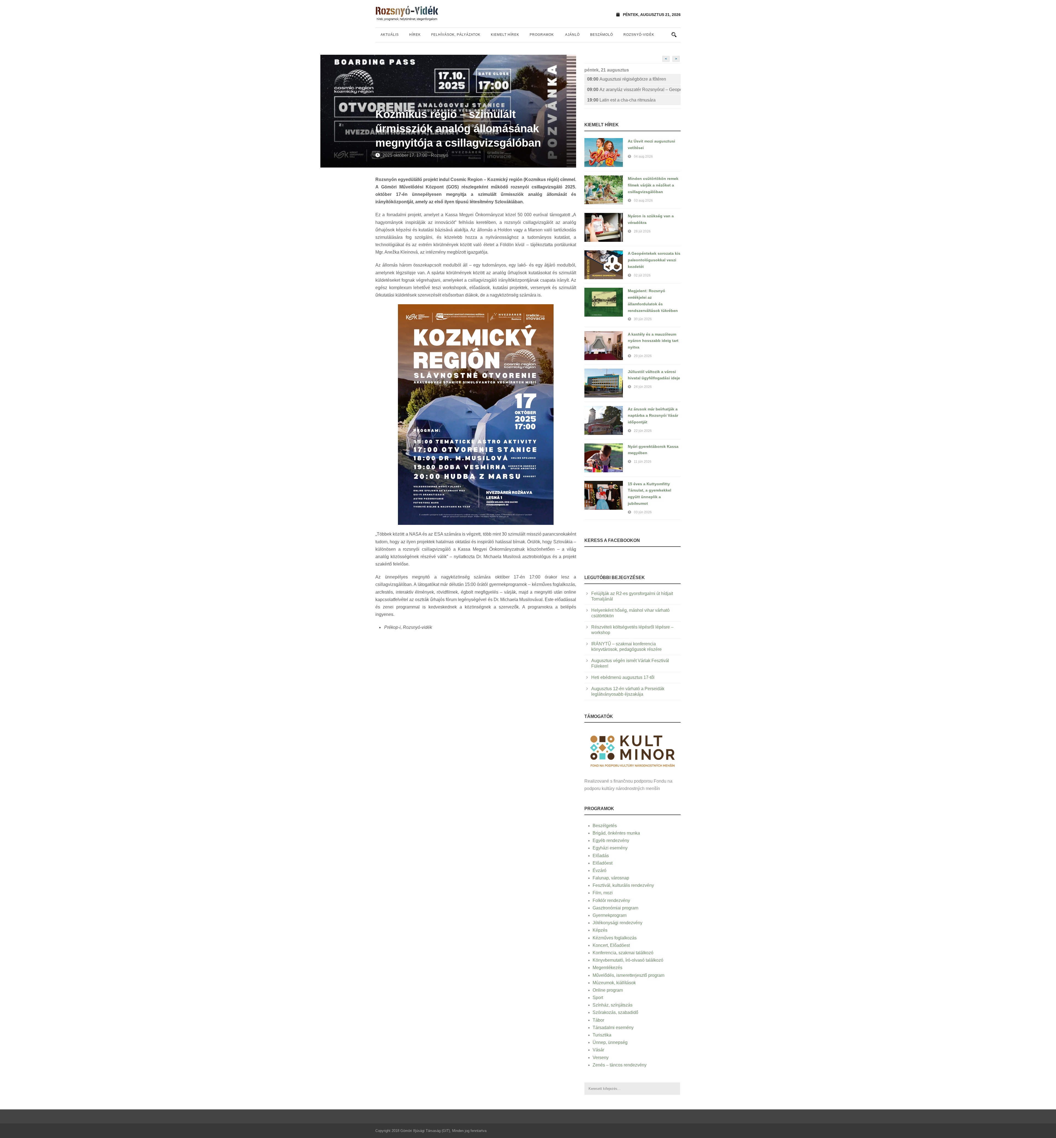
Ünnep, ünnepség (610, 1042)
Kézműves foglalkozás (615, 938)
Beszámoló (601, 35)
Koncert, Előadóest (611, 945)
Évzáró (599, 870)
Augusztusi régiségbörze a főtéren (626, 79)
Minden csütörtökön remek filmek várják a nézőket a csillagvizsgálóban (653, 185)
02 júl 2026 (642, 275)
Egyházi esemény (610, 848)
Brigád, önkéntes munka (616, 833)
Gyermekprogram (609, 915)
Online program (608, 990)
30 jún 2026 (643, 319)
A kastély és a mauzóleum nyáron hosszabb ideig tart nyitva (653, 341)
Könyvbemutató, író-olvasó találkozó (628, 960)
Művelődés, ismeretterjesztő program (628, 975)
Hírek (415, 35)
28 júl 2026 (642, 231)
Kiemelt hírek (505, 35)
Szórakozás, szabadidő (615, 1012)
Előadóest (602, 863)
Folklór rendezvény (611, 900)
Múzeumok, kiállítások (614, 982)
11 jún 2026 (642, 462)
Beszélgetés (605, 825)
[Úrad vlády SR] (632, 750)
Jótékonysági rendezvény (617, 922)
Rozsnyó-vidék (638, 35)
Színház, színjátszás (612, 1005)
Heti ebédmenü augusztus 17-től (622, 677)
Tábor (598, 1020)
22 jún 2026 (643, 431)
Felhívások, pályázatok (455, 35)
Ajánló (572, 35)
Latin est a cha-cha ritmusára (621, 100)
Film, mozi (603, 892)
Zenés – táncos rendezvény (620, 1065)
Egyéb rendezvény (611, 840)
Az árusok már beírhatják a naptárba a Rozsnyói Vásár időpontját (653, 415)
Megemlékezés (607, 967)
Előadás (601, 855)
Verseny (601, 1057)
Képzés (600, 930)
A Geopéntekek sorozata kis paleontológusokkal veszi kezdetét (654, 260)
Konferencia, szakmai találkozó (623, 952)
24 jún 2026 (643, 387)
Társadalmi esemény (613, 1027)
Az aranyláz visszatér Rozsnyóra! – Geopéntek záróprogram (634, 89)
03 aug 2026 (643, 200)
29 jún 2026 (643, 356)
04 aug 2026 (643, 156)
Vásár (598, 1049)
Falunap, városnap (611, 878)
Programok (542, 35)
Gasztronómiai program (615, 908)
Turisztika (602, 1035)
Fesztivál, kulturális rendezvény (623, 885)
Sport (598, 997)
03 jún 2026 (643, 512)
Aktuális (390, 35)
